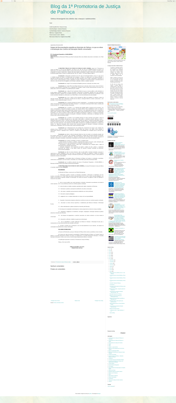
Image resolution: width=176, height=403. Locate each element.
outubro (111, 263)
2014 (110, 253)
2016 (110, 250)
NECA (110, 374)
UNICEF (110, 381)
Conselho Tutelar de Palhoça (115, 283)
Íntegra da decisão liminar (114, 308)
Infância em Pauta (112, 370)
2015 (110, 252)
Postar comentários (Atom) (59, 302)
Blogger (99, 393)
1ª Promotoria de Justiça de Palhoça (116, 103)
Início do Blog (112, 312)
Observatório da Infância (113, 375)
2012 (110, 257)
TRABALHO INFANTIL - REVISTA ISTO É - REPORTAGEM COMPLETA (119, 143)
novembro (112, 261)
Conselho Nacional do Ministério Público (116, 359)
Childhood (111, 358)
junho (111, 269)
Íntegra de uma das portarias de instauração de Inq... (116, 296)
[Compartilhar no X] (76, 262)
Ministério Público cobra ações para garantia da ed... (116, 301)
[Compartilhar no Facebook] (77, 262)
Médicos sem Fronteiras (113, 372)
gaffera (90, 393)
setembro (112, 264)
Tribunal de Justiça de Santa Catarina (116, 379)
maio (111, 271)
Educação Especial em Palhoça (116, 294)
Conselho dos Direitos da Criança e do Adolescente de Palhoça (116, 362)
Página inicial (77, 300)
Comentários (112, 284)
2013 (110, 255)
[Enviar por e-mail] (73, 262)
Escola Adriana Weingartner (114, 364)
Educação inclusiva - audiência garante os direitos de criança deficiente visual (119, 153)
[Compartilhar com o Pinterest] (78, 262)
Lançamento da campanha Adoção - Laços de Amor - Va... (116, 292)
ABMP (110, 344)
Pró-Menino (111, 378)
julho (111, 268)
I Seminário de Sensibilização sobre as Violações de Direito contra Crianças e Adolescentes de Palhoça (119, 238)
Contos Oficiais (111, 363)
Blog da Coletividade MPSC (114, 350)
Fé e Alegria (111, 366)
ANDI (110, 345)
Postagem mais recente (55, 300)
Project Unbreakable (112, 377)
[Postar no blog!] (75, 262)
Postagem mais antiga (99, 300)
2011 (110, 258)
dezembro (112, 260)
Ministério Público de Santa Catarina (115, 371)
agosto (111, 266)
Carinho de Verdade (112, 354)
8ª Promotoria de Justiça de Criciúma (115, 342)
